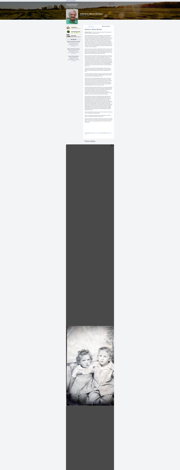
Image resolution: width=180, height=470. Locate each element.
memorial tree (96, 132)
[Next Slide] (112, 366)
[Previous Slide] (68, 366)
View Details (73, 46)
